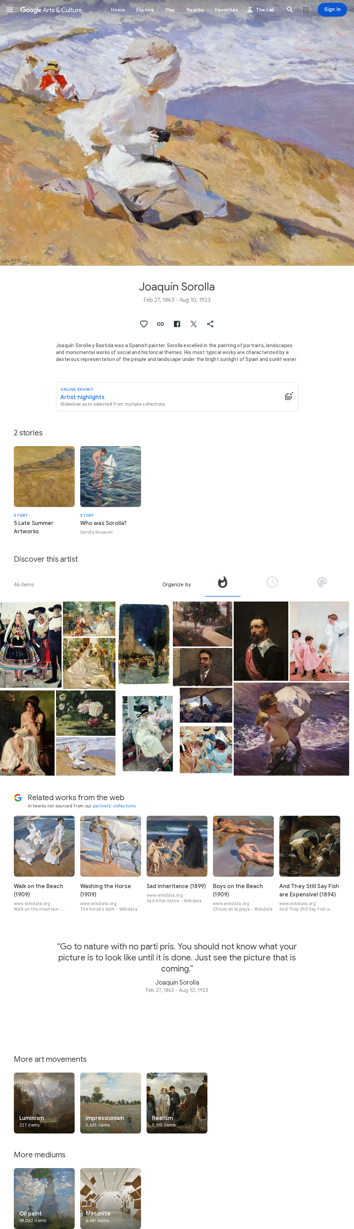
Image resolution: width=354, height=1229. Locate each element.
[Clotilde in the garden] (147, 731)
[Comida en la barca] (206, 705)
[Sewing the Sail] (89, 663)
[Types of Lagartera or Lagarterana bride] (31, 645)
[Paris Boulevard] (144, 644)
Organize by (176, 584)
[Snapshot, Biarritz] (85, 756)
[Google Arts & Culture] (51, 9)
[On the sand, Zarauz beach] (206, 750)
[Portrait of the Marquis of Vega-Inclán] (202, 667)
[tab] (223, 584)
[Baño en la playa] (291, 729)
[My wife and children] (319, 641)
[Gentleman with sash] (261, 641)
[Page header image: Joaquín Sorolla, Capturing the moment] (177, 133)
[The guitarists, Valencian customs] (89, 619)
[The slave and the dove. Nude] (27, 732)
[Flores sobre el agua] (85, 712)
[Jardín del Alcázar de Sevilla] (202, 624)
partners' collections (114, 805)
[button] (9, 9)
